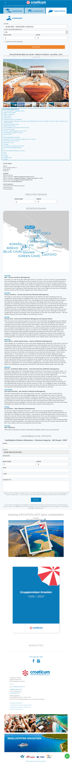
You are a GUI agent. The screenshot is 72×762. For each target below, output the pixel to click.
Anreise (11, 684)
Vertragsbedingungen (16, 703)
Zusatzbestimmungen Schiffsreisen (20, 707)
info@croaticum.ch (16, 689)
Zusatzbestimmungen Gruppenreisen (21, 705)
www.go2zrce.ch (15, 693)
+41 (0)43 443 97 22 (18, 687)
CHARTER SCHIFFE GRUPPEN (14, 41)
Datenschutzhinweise (16, 709)
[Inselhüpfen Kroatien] (36, 743)
